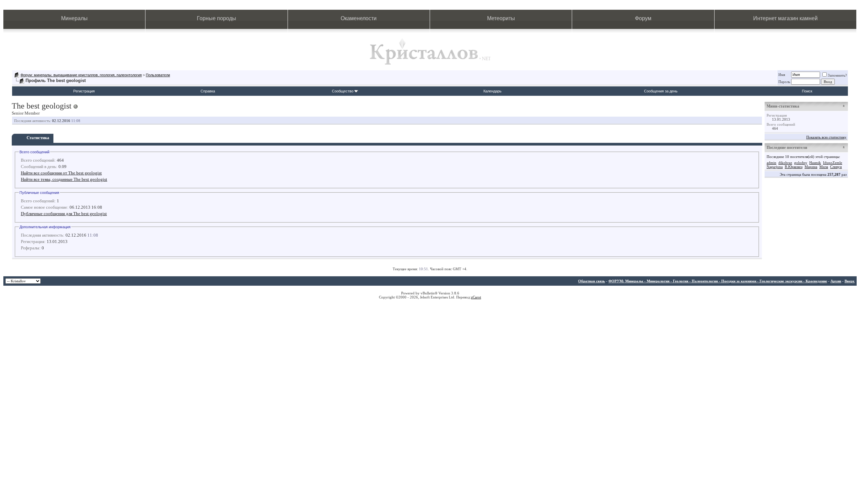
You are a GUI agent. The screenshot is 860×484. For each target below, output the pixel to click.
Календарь (492, 91)
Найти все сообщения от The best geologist (61, 172)
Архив (835, 281)
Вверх (850, 281)
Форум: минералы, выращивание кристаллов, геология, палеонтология (81, 75)
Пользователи (158, 75)
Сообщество (342, 91)
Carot (477, 297)
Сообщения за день (661, 91)
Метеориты (501, 18)
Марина (811, 167)
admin (771, 163)
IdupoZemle (832, 163)
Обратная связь (591, 281)
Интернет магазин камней (785, 18)
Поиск (807, 91)
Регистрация (84, 91)
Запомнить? (837, 75)
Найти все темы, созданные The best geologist (64, 179)
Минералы (74, 18)
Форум (643, 18)
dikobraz (785, 163)
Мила (823, 167)
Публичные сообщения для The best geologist (64, 213)
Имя (781, 75)
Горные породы (216, 18)
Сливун (836, 167)
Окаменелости (359, 18)
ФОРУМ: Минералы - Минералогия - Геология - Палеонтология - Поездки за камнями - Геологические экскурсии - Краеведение (717, 281)
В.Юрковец (794, 167)
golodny (800, 163)
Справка (208, 91)
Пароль (784, 82)
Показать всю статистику (826, 137)
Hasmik (815, 163)
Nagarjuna (775, 167)
